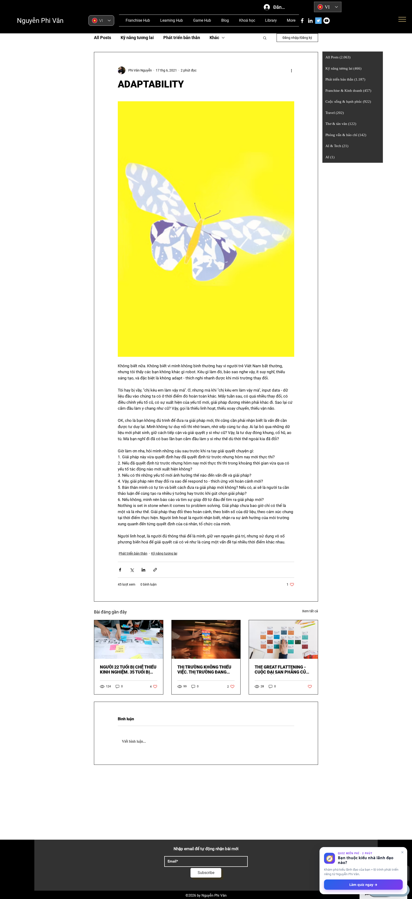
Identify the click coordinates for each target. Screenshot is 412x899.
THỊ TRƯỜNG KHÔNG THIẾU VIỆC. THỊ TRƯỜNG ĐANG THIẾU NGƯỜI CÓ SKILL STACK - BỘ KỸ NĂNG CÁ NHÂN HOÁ (204, 669)
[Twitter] (318, 20)
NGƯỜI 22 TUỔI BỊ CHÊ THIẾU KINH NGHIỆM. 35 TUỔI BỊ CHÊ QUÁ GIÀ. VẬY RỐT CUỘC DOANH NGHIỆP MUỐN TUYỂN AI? (128, 669)
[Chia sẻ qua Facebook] (120, 569)
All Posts (102, 37)
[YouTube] (326, 20)
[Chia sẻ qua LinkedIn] (143, 569)
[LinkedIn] (310, 20)
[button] (265, 38)
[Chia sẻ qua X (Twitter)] (131, 569)
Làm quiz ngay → (363, 884)
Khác (214, 37)
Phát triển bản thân (181, 37)
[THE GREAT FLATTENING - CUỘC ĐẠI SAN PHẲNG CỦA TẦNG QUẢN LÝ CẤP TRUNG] (283, 639)
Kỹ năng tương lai (137, 37)
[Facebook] (302, 20)
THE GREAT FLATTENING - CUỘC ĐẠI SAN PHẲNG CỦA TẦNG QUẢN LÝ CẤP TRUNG (282, 669)
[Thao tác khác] (291, 70)
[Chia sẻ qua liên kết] (155, 569)
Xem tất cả (310, 611)
